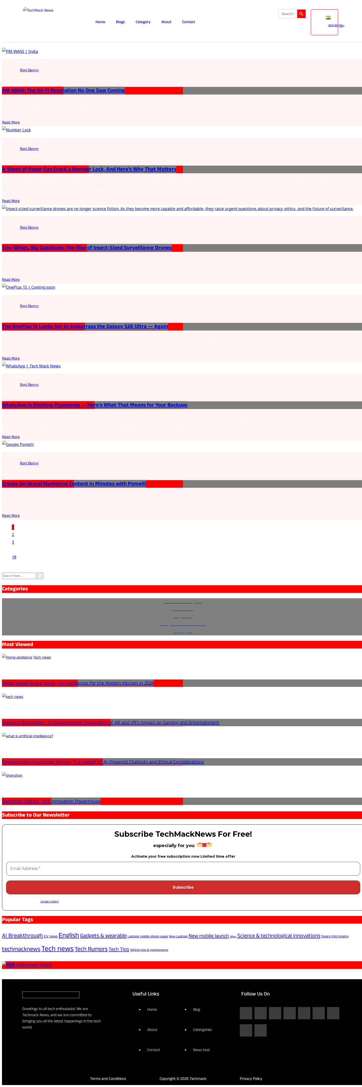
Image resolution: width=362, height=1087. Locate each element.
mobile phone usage (154, 936)
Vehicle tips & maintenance (149, 949)
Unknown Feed (33, 965)
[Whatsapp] (304, 1013)
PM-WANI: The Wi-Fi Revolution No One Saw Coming (63, 90)
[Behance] (246, 1030)
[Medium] (260, 1030)
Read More (11, 122)
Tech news (57, 949)
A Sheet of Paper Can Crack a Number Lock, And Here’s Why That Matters (89, 169)
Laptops (133, 936)
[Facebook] (246, 1013)
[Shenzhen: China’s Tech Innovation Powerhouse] (12, 775)
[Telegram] (319, 1013)
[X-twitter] (289, 1013)
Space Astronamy (335, 936)
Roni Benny (29, 70)
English (69, 935)
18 (14, 557)
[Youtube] (275, 1013)
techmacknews (21, 949)
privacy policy (49, 901)
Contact (188, 22)
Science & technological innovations (278, 936)
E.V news (51, 936)
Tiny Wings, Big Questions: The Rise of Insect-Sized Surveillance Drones (87, 248)
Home (100, 22)
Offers (233, 936)
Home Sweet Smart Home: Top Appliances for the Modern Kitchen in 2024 (78, 683)
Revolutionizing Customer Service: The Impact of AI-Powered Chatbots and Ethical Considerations (103, 761)
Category (143, 22)
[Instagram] (260, 1013)
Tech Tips (119, 949)
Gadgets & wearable (103, 936)
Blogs (120, 22)
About (166, 22)
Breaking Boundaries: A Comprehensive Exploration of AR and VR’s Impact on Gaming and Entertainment (110, 722)
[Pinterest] (333, 1013)
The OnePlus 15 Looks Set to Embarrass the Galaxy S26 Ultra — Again (85, 326)
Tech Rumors (91, 949)
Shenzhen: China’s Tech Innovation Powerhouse (51, 801)
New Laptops (178, 936)
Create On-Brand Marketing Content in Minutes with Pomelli (74, 484)
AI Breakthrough (22, 935)
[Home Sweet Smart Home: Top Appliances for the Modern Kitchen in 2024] (17, 657)
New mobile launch (209, 936)
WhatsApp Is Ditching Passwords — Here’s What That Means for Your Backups (94, 405)
